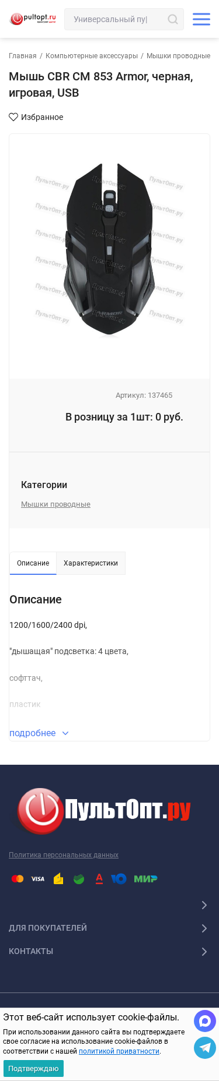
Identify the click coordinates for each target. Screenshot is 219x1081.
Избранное (42, 117)
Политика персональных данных (64, 855)
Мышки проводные (178, 55)
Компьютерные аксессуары (92, 55)
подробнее (33, 733)
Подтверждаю (33, 1068)
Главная (23, 55)
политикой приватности (119, 1051)
